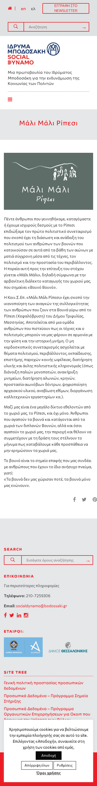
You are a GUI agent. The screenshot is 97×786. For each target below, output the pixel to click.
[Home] (10, 8)
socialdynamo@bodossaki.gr (41, 605)
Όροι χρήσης (48, 772)
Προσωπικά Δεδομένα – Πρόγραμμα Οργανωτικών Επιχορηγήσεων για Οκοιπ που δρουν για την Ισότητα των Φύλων (47, 714)
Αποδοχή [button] (48, 755)
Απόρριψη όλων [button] (37, 765)
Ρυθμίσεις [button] (65, 765)
